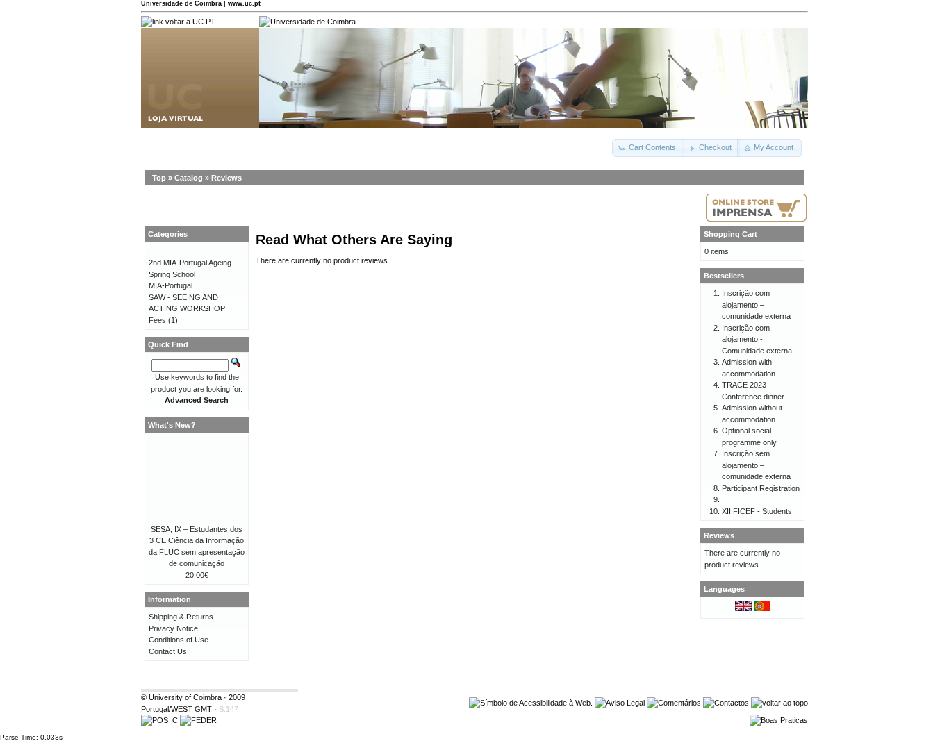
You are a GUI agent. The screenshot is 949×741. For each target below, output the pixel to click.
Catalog (188, 178)
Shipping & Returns (181, 617)
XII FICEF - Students (757, 511)
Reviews (226, 178)
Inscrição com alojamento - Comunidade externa (757, 339)
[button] (648, 148)
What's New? (172, 425)
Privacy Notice (173, 628)
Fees (157, 320)
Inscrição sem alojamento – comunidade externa (756, 465)
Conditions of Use (178, 639)
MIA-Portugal (170, 285)
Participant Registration (761, 488)
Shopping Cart (730, 234)
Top (159, 178)
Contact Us (168, 651)
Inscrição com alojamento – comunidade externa (756, 304)
